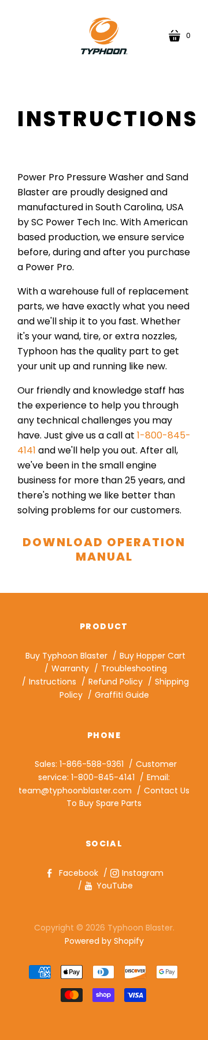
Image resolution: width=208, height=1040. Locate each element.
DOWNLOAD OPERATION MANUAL (104, 549)
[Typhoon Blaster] (104, 36)
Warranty (70, 668)
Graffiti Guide (122, 695)
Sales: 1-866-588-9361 (79, 764)
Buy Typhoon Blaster (66, 655)
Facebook (78, 873)
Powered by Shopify (104, 941)
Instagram (143, 873)
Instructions (52, 681)
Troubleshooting (134, 668)
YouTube (114, 885)
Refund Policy (115, 681)
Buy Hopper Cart (152, 655)
